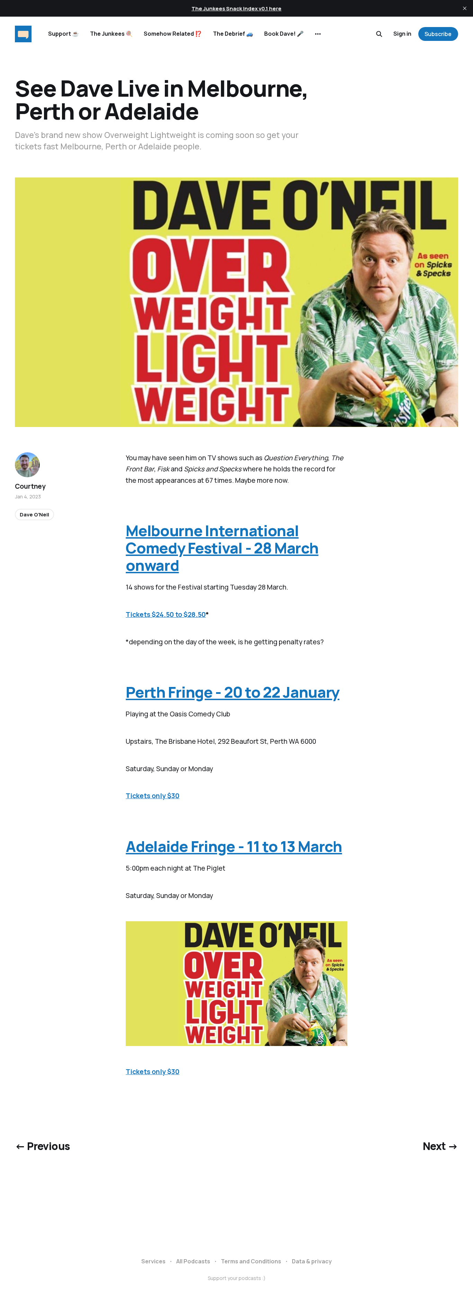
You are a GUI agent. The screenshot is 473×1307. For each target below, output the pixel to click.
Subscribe (438, 34)
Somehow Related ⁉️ (173, 33)
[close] (464, 8)
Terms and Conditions (251, 1261)
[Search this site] (379, 34)
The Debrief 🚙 (233, 33)
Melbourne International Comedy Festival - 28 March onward (222, 547)
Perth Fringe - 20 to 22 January (232, 692)
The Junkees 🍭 (111, 33)
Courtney (30, 486)
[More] (318, 34)
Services (153, 1261)
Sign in (402, 33)
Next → (440, 1146)
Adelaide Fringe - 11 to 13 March (234, 846)
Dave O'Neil (34, 514)
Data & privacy (312, 1261)
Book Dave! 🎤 (284, 33)
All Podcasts (193, 1261)
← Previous (42, 1146)
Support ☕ (63, 33)
